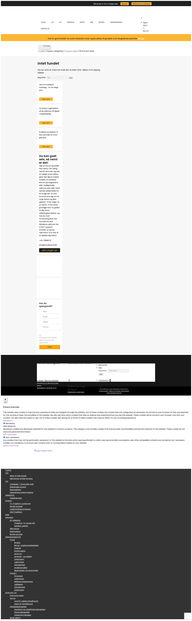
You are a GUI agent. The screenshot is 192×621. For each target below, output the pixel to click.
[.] (69, 380)
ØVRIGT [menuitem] (8, 501)
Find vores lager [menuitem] (17, 595)
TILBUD (43, 22)
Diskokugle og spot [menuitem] (18, 487)
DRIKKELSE (70, 22)
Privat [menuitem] (12, 540)
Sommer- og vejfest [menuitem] (23, 556)
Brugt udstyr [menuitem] (15, 618)
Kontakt (124, 4)
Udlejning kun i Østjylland (141, 4)
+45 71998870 (45, 240)
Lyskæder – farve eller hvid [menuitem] (21, 484)
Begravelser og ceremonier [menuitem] (26, 570)
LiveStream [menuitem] (19, 559)
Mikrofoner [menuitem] (14, 528)
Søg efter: (103, 370)
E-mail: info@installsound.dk (78, 375)
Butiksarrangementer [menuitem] (23, 581)
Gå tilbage (46, 46)
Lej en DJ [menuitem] (18, 553)
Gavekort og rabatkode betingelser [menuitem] (29, 609)
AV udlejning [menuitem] (15, 520)
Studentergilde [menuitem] (20, 567)
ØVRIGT (82, 22)
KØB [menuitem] (7, 515)
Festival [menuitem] (17, 548)
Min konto (103, 365)
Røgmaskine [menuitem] (15, 531)
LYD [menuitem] (6, 473)
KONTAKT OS (45, 28)
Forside (41, 51)
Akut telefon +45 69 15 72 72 (46, 388)
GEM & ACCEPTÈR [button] (11, 445)
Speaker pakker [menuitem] (21, 526)
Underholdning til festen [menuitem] (20, 509)
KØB (91, 22)
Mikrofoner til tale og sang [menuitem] (21, 478)
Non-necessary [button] (10, 434)
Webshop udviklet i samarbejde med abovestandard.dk (118, 392)
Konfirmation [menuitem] (20, 551)
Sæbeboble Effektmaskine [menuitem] (21, 492)
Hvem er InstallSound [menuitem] (23, 604)
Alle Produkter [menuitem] (16, 512)
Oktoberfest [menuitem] (19, 565)
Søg (100, 367)
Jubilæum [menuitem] (18, 584)
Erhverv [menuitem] (13, 573)
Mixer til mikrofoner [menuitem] (18, 476)
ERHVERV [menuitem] (9, 517)
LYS (60, 22)
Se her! (141, 38)
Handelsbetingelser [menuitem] (18, 606)
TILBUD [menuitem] (8, 470)
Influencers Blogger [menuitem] (22, 615)
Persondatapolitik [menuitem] (22, 612)
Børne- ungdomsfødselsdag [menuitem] (26, 545)
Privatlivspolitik (103, 391)
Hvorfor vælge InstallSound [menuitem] (26, 601)
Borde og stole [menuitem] (16, 506)
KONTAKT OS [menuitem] (11, 592)
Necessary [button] (7, 420)
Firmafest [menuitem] (18, 576)
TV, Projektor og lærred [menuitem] (20, 503)
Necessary (10, 423)
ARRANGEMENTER (116, 22)
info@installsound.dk (48, 245)
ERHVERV (102, 22)
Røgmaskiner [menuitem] (15, 489)
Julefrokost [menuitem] (19, 562)
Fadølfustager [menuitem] (16, 498)
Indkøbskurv (105, 380)
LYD (52, 22)
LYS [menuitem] (6, 481)
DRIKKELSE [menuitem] (9, 495)
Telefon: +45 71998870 (76, 372)
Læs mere (46, 99)
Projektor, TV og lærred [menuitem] (24, 523)
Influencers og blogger (76, 392)
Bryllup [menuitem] (17, 542)
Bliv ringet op (50, 250)
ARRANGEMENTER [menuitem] (13, 537)
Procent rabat (71, 51)
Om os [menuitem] (12, 598)
